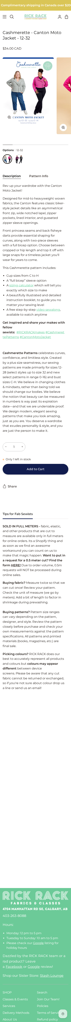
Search (42, 992)
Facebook (14, 967)
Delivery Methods (16, 1013)
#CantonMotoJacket (35, 337)
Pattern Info (38, 176)
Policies (42, 1006)
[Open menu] (3, 17)
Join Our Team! (48, 999)
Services (9, 1006)
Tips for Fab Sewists (18, 514)
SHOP (7, 992)
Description (12, 176)
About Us (10, 1019)
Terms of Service (49, 1013)
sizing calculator (21, 285)
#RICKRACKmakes (30, 332)
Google (38, 943)
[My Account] (58, 17)
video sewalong (48, 309)
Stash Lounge (51, 976)
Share (12, 486)
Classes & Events (15, 999)
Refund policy (47, 1019)
